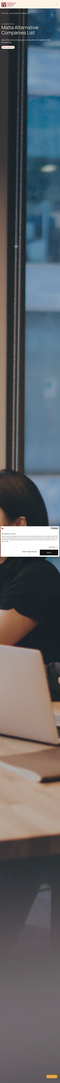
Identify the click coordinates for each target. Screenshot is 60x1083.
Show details (52, 547)
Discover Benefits (8, 47)
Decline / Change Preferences (29, 551)
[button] (57, 4)
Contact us (51, 1076)
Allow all (49, 552)
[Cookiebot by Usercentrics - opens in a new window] (52, 528)
